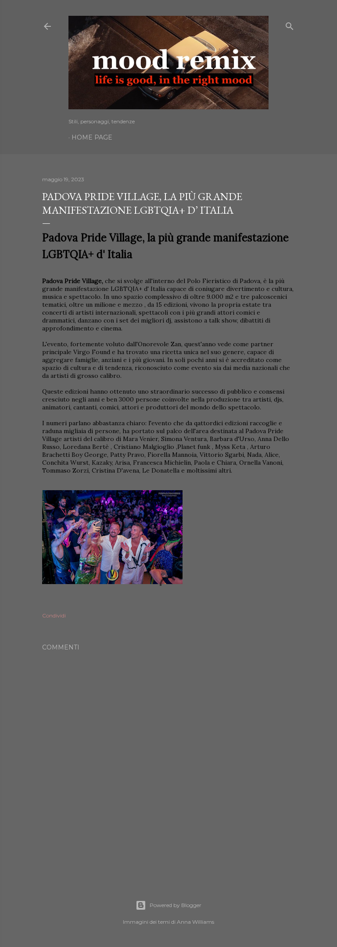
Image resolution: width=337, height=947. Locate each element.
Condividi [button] (54, 615)
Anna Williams (195, 921)
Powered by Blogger (175, 905)
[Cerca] (289, 24)
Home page (92, 137)
